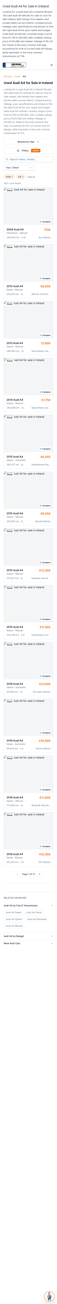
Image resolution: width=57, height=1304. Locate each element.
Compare (46, 221)
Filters (30, 150)
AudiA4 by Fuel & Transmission (21, 905)
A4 (19, 176)
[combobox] (19, 167)
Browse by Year (26, 141)
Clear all (31, 176)
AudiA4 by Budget (14, 936)
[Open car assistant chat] (49, 1296)
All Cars (8, 76)
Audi (17, 76)
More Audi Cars (12, 943)
